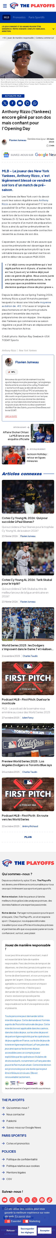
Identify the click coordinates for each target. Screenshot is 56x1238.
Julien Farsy (27, 717)
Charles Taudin (30, 656)
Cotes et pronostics (18, 1143)
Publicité (11, 1121)
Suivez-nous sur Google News (23, 1127)
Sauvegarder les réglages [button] (27, 1230)
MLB (6, 17)
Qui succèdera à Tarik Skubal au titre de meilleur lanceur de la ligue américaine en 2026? (25, 592)
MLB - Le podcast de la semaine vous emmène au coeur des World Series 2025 (26, 710)
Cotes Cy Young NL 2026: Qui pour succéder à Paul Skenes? (25, 519)
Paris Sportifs (36, 17)
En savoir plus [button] (23, 1216)
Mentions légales (16, 1172)
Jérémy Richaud (30, 826)
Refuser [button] (11, 1230)
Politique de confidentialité (21, 1159)
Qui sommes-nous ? (17, 1107)
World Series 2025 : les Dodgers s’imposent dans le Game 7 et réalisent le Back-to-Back (27, 649)
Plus (28, 837)
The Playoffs (13, 1100)
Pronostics (19, 17)
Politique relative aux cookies (23, 1165)
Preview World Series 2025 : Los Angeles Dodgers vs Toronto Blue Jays (27, 763)
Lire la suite (11, 416)
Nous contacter (15, 1114)
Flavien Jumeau (17, 140)
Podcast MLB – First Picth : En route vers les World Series (25, 817)
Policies (9, 1151)
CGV (9, 1179)
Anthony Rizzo (9, 350)
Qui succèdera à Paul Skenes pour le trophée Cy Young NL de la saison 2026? (28, 528)
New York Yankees (28, 350)
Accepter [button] (44, 1230)
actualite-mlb (13, 96)
